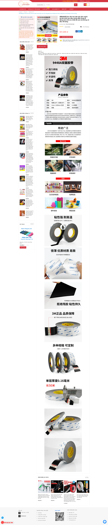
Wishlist (83, 1)
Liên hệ (71, 9)
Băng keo (25, 11)
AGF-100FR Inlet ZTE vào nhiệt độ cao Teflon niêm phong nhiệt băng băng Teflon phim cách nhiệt (29, 133)
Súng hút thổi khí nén (34, 9)
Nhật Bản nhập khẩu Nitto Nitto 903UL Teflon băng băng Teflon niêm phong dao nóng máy (29, 118)
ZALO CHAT (57, 510)
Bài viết (65, 9)
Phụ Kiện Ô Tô (56, 9)
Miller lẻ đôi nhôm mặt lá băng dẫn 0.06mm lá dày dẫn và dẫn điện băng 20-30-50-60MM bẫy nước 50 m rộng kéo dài (44, 496)
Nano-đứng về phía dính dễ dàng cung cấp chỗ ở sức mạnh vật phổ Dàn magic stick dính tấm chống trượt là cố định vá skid (56, 496)
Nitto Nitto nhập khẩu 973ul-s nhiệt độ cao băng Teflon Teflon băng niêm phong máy (29, 126)
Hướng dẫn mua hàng (42, 514)
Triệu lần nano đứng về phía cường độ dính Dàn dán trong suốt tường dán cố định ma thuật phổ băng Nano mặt (29, 213)
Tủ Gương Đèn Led (72, 520)
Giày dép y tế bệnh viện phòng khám (26, 243)
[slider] (62, 26)
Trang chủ (23, 9)
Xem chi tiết (23, 247)
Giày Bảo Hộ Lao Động (73, 514)
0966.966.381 (23, 516)
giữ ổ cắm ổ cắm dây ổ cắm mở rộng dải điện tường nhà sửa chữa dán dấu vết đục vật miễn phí (82, 496)
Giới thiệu (40, 512)
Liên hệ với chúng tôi (42, 520)
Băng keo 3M (31, 11)
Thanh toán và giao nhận (42, 516)
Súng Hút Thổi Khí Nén (73, 516)
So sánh (88, 1)
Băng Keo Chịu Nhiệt (72, 518)
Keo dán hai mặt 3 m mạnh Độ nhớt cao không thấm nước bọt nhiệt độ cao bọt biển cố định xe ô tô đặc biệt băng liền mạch (29, 47)
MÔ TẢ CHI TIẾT (42, 46)
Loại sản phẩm (40, 4)
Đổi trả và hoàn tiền (41, 518)
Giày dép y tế (46, 9)
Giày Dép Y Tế (71, 512)
